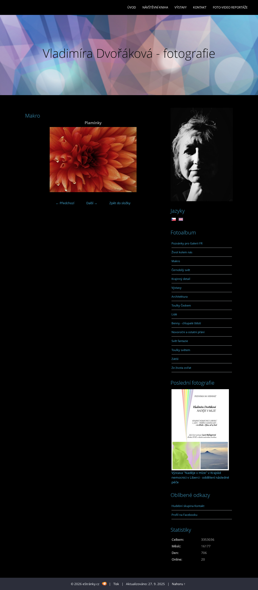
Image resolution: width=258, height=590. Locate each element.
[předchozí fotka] (31, 159)
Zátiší (174, 359)
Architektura (179, 296)
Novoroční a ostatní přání (188, 332)
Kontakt (199, 7)
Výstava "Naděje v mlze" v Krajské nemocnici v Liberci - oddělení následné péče (200, 477)
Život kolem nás (181, 252)
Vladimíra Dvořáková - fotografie (129, 53)
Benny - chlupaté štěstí (186, 323)
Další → (91, 203)
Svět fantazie (179, 341)
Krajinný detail (180, 279)
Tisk (116, 584)
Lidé (174, 314)
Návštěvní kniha (155, 7)
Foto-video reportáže (230, 7)
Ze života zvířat (181, 368)
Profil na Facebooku (184, 515)
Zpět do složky (120, 203)
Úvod (131, 7)
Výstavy (181, 7)
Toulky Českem (181, 305)
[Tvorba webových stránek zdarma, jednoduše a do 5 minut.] (104, 583)
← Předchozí (65, 203)
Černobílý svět (180, 270)
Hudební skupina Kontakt (187, 506)
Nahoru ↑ (178, 584)
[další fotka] (155, 159)
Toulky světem (180, 350)
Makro (175, 261)
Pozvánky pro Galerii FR (186, 243)
